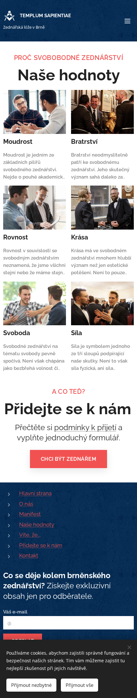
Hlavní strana (35, 493)
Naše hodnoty (36, 524)
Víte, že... (29, 535)
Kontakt (28, 555)
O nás (26, 504)
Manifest (30, 514)
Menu (127, 20)
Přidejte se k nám (40, 545)
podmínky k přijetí (85, 427)
